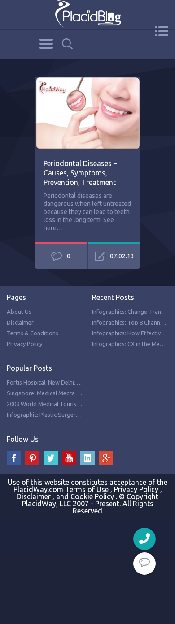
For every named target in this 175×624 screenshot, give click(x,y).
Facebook (14, 458)
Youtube (69, 458)
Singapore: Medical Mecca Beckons (52, 393)
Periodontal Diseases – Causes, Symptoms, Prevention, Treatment (80, 172)
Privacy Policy (24, 344)
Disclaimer (20, 322)
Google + (106, 458)
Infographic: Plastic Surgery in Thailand (58, 414)
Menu (161, 31)
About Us (19, 311)
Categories (46, 44)
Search (67, 44)
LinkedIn (87, 458)
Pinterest (32, 458)
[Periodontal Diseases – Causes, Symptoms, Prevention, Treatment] (87, 81)
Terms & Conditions (32, 333)
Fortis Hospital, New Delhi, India (48, 382)
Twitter (51, 458)
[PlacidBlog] (87, 14)
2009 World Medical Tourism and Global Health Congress (81, 404)
